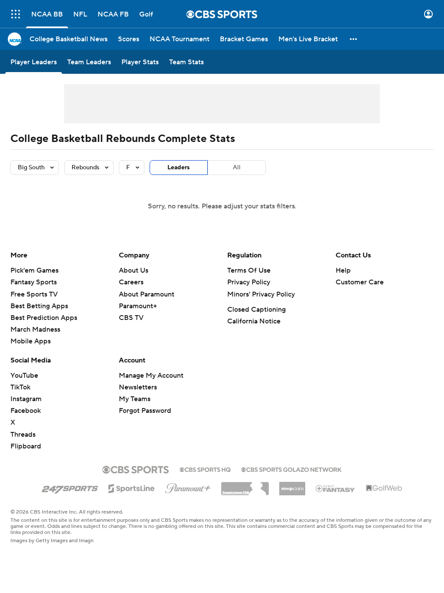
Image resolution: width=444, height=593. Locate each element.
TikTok (20, 387)
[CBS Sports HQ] (205, 469)
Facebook (25, 410)
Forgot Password (145, 410)
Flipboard (25, 446)
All (237, 167)
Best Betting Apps (39, 306)
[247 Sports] (70, 487)
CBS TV (131, 317)
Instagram (26, 399)
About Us (133, 270)
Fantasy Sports (33, 282)
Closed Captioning (256, 309)
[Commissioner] (245, 485)
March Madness (35, 329)
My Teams (134, 399)
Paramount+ (138, 306)
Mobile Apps (30, 341)
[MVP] (292, 485)
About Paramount (146, 294)
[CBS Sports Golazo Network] (291, 469)
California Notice (254, 321)
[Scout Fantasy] (336, 488)
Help (343, 270)
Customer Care (360, 282)
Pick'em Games (34, 270)
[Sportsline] (131, 487)
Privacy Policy (248, 282)
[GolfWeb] (384, 488)
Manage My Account (151, 375)
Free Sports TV (34, 294)
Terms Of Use (249, 270)
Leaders (178, 167)
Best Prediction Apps (43, 317)
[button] (15, 14)
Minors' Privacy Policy (261, 294)
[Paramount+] (188, 486)
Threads (23, 434)
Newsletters (138, 387)
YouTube (24, 375)
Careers (131, 282)
